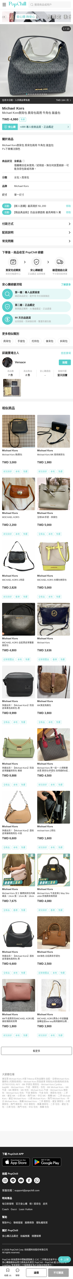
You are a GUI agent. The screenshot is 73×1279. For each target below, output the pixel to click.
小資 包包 (10, 1107)
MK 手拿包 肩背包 (30, 1084)
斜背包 (64, 341)
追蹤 (64, 362)
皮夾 (45, 1203)
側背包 (35, 1087)
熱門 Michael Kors (56, 1098)
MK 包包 (25, 1090)
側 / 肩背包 (35, 1203)
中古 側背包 (29, 1104)
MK (7, 1087)
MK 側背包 (14, 1090)
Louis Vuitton (25, 1209)
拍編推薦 (25, 1236)
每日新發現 (8, 1203)
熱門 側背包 (16, 1104)
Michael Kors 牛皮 (39, 1090)
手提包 (21, 341)
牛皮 (28, 1087)
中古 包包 (33, 1107)
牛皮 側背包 (31, 1093)
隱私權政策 (42, 1222)
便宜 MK (11, 1096)
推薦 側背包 (42, 1104)
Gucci (14, 1209)
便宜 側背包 (57, 1101)
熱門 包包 (22, 1107)
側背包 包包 (55, 1093)
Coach (5, 1209)
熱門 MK (32, 1096)
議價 (36, 1272)
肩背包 (25, 177)
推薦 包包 (44, 1107)
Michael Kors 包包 (15, 1093)
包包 (43, 1087)
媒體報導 (36, 1236)
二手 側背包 (44, 1101)
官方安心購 (21, 1203)
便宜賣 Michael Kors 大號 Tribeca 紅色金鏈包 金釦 (26, 1079)
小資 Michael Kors (37, 1098)
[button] (10, 373)
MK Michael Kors (55, 1087)
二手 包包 (55, 1104)
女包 (16, 177)
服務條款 (29, 1222)
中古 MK (42, 1096)
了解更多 (66, 284)
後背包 (49, 341)
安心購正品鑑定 (10, 1236)
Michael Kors (21, 186)
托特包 (35, 341)
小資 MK (22, 1096)
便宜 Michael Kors (17, 1098)
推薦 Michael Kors (28, 1101)
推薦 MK (52, 1096)
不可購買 (58, 1272)
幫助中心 (6, 1222)
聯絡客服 (18, 1222)
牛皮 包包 (43, 1093)
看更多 (36, 1050)
